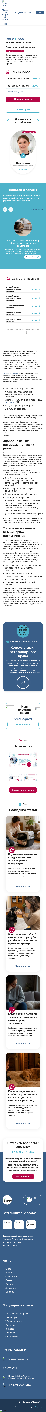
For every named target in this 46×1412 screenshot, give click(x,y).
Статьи (8, 1280)
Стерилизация (12, 1337)
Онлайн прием (23, 109)
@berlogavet (23, 718)
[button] (5, 209)
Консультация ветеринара (17, 1313)
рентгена (9, 402)
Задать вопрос (23, 1176)
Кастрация (10, 1333)
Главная (10, 39)
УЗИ (7, 497)
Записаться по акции (23, 790)
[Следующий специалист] (38, 121)
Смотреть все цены (14, 92)
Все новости (37, 209)
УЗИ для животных (14, 1321)
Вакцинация (11, 1317)
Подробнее (31, 257)
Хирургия (9, 1329)
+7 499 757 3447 (19, 1385)
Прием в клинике (23, 99)
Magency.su (39, 1407)
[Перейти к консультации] (23, 682)
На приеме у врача (10, 373)
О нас (8, 1269)
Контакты (9, 1292)
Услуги (20, 39)
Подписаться (23, 724)
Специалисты (12, 1276)
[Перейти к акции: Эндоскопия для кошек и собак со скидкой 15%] (23, 759)
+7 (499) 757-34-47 (24, 12)
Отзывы (9, 1284)
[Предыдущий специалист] (8, 121)
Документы (10, 1288)
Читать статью (23, 886)
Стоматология (12, 1325)
